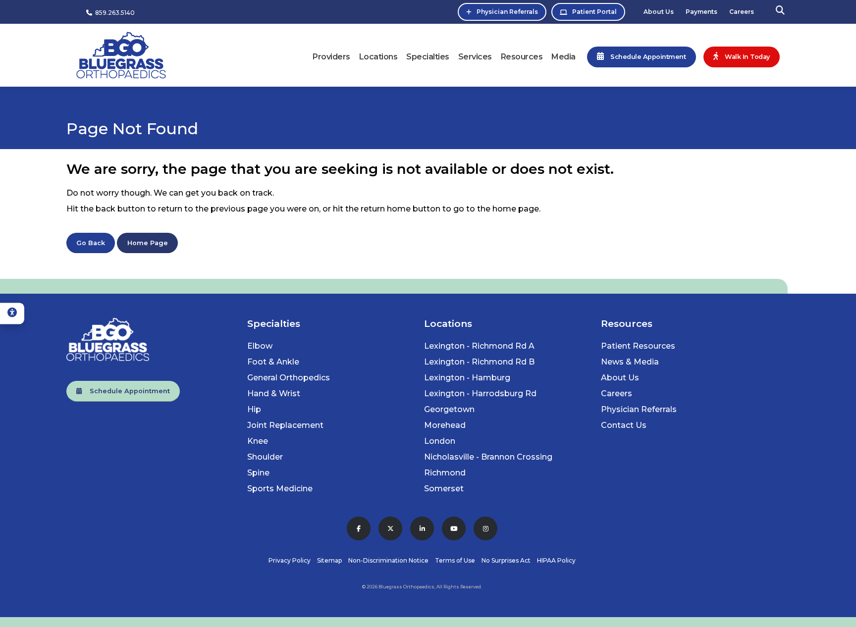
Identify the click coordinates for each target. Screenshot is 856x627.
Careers (741, 11)
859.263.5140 (113, 12)
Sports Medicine (280, 488)
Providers (331, 56)
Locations (378, 56)
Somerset (444, 488)
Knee (257, 441)
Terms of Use (455, 560)
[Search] (780, 11)
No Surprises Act (506, 560)
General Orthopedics (288, 377)
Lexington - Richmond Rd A (479, 346)
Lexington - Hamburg (467, 377)
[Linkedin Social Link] (422, 528)
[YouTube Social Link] (454, 528)
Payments (701, 11)
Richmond (445, 472)
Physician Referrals (507, 11)
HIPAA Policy (556, 560)
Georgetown (449, 409)
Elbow (259, 346)
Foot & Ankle (273, 361)
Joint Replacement (285, 425)
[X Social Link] (390, 528)
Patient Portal (594, 11)
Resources (522, 56)
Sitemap (329, 560)
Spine (258, 472)
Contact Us (623, 425)
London (439, 441)
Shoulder (265, 457)
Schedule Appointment (126, 391)
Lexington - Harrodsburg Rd (480, 393)
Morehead (445, 425)
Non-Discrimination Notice (388, 560)
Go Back (90, 243)
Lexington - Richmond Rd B (479, 361)
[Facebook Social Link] (359, 528)
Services (475, 56)
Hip (254, 409)
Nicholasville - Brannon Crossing (488, 457)
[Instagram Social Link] (485, 528)
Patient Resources (638, 346)
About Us (658, 11)
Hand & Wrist (273, 393)
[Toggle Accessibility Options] (12, 313)
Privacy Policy (289, 560)
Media (563, 56)
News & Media (630, 361)
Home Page (147, 243)
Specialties (427, 56)
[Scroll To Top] (838, 616)
